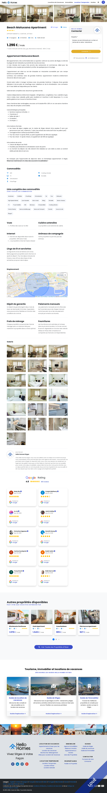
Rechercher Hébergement (49, 753)
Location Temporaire (49, 763)
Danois (66, 782)
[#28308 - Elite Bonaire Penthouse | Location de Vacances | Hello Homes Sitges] (18, 617)
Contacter (85, 51)
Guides (88, 744)
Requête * (74, 37)
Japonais (10, 784)
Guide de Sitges (88, 746)
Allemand (38, 782)
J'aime (64, 27)
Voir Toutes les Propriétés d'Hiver (55, 647)
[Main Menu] (103, 2)
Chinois (21, 784)
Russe (16, 784)
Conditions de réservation (54, 786)
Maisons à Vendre (70, 748)
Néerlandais (59, 782)
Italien (45, 782)
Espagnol (25, 782)
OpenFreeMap (44, 296)
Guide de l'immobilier (88, 751)
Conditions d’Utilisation (39, 786)
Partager (55, 27)
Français (32, 782)
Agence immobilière (70, 746)
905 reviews (45, 481)
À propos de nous (88, 759)
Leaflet (38, 296)
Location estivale (49, 768)
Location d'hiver (49, 766)
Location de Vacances (49, 751)
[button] (98, 2)
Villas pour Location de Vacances (49, 755)
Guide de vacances (88, 748)
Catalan (18, 782)
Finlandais (73, 782)
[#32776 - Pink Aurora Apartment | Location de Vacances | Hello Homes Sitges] (89, 617)
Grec (5, 784)
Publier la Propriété (70, 764)
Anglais (12, 782)
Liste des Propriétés (70, 755)
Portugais (51, 782)
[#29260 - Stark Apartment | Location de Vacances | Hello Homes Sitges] (41, 617)
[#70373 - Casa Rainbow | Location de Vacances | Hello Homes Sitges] (65, 617)
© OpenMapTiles (51, 296)
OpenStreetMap (63, 296)
